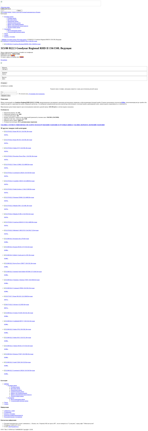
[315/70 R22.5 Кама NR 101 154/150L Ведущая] (18, 131)
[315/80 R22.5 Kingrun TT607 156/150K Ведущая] (18, 354)
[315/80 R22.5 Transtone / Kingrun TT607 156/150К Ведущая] (21, 280)
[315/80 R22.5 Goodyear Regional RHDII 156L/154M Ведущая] (19, 41)
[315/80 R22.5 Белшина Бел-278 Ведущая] (16, 238)
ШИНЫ (4, 39)
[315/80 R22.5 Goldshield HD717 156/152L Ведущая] (19, 321)
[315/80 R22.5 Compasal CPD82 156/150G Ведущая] (19, 288)
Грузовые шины (8, 16)
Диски (6, 33)
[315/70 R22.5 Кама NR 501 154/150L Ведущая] (18, 139)
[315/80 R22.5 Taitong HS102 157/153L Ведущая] (18, 345)
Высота (4, 77)
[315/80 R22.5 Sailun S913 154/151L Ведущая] (17, 337)
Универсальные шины (14, 23)
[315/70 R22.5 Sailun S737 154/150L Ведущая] (17, 148)
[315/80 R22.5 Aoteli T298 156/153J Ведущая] (17, 362)
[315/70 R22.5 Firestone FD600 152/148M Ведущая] (19, 197)
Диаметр (4, 72)
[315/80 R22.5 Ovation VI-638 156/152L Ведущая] (18, 313)
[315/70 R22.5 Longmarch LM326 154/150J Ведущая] (19, 172)
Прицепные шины (13, 21)
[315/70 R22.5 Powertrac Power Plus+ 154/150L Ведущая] (20, 156)
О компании (7, 412)
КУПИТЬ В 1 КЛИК (7, 86)
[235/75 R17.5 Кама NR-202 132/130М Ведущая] (18, 296)
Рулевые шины (12, 18)
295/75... (6, 308)
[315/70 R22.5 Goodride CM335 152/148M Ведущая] (19, 181)
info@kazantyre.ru (13, 426)
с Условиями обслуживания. (36, 94)
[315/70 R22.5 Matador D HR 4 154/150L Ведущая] (19, 214)
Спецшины (7, 29)
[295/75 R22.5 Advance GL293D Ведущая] (16, 304)
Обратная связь (5, 7)
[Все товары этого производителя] (73, 63)
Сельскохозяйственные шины (16, 32)
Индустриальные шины (14, 30)
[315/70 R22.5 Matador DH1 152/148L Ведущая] (18, 205)
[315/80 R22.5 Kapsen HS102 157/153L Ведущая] (18, 247)
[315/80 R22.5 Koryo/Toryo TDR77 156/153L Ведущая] (20, 263)
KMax (123, 102)
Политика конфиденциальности (13, 415)
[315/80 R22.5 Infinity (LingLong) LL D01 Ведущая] (19, 255)
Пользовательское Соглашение (13, 417)
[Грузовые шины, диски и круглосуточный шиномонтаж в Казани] (20, 12)
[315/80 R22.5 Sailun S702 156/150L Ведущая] (17, 329)
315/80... (6, 242)
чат (13, 55)
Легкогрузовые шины (14, 27)
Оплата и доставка (9, 36)
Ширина (4, 67)
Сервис (6, 35)
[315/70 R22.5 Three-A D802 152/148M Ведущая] (18, 164)
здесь (22, 57)
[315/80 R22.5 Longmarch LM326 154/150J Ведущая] (19, 370)
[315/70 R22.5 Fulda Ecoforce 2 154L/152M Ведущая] (19, 189)
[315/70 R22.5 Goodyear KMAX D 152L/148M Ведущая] (20, 222)
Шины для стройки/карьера (16, 24)
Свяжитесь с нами (9, 410)
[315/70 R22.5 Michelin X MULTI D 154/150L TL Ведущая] (21, 230)
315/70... (6, 134)
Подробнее (4, 60)
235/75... (6, 299)
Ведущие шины (12, 19)
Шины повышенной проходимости (18, 26)
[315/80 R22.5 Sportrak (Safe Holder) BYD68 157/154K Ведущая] (23, 271)
